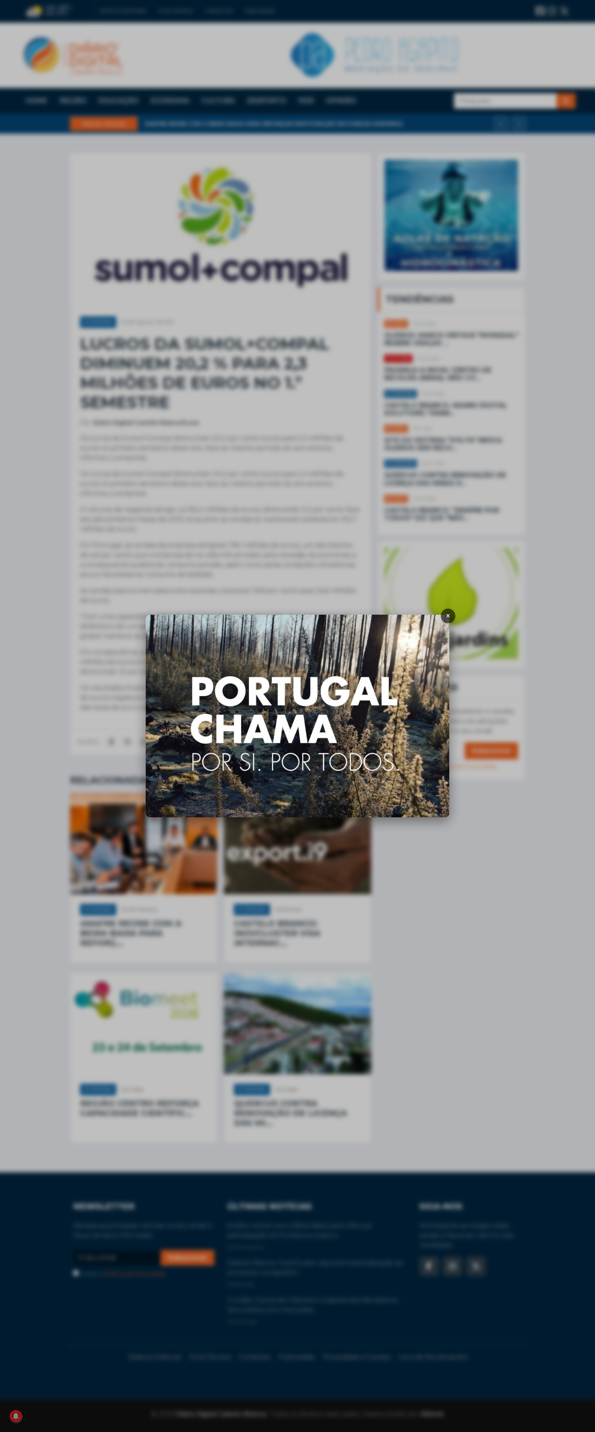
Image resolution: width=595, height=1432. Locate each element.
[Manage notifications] (15, 1416)
